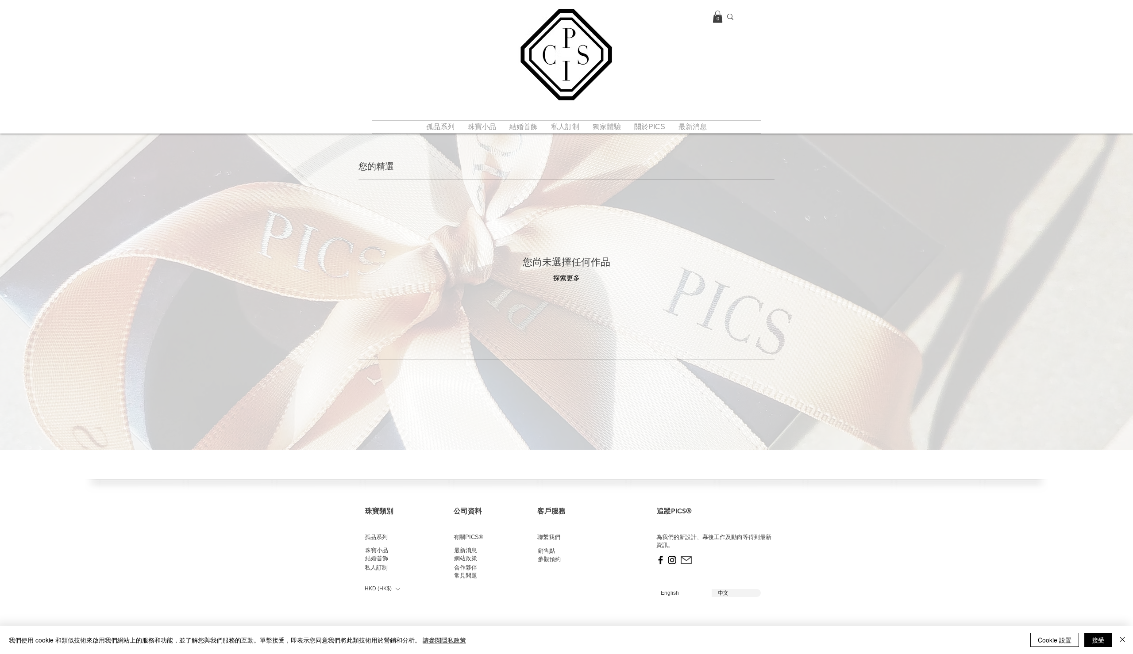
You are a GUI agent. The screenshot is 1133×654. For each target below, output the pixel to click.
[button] (718, 17)
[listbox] (382, 588)
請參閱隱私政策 (444, 639)
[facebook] (660, 560)
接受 (1098, 639)
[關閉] (1122, 640)
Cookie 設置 (1054, 639)
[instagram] (672, 560)
